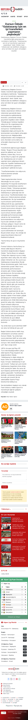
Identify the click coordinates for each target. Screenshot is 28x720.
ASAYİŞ (12, 16)
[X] (11, 679)
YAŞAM (17, 701)
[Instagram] (14, 679)
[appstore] (9, 706)
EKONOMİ (10, 699)
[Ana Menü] (6, 13)
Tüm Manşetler (7, 690)
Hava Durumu (6, 685)
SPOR (26, 16)
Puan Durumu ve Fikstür (9, 688)
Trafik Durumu (6, 686)
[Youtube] (17, 679)
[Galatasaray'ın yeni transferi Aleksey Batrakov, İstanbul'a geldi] (7, 449)
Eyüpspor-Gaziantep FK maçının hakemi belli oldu (20, 455)
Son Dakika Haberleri (8, 691)
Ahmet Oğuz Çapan (16, 405)
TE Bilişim (17, 717)
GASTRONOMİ (6, 702)
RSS (4, 712)
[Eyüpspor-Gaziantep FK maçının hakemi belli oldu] (21, 449)
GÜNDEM (20, 697)
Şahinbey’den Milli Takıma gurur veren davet (6, 426)
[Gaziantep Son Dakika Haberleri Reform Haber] (12, 10)
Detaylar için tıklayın (14, 617)
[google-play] (17, 706)
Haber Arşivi (6, 693)
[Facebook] (8, 679)
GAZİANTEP (5, 16)
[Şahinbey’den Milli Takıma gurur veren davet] (7, 420)
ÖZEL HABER (19, 699)
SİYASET (19, 16)
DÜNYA (11, 701)
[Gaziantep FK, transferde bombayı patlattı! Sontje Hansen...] (21, 420)
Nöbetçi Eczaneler (8, 683)
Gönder (4, 487)
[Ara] (4, 13)
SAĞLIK (4, 701)
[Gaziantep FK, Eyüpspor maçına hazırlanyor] (7, 435)
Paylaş (4, 82)
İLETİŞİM (15, 702)
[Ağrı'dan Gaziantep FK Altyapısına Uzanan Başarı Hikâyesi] (21, 435)
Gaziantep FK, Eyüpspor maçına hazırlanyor (6, 441)
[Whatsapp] (19, 679)
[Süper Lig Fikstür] (26, 622)
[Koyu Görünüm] (2, 13)
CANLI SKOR (5, 574)
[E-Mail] (11, 409)
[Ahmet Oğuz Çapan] (4, 406)
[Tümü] (26, 509)
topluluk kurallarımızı (16, 492)
